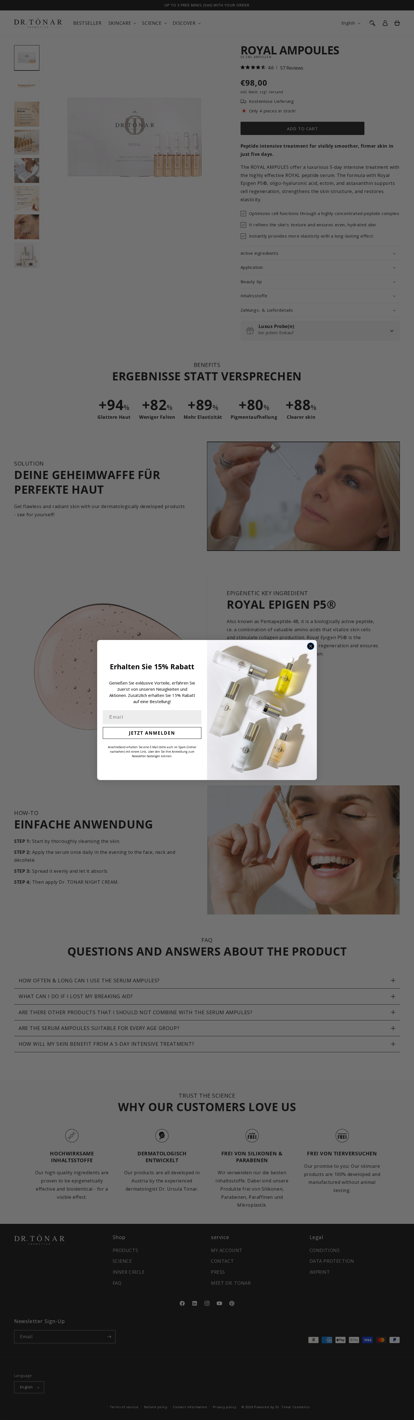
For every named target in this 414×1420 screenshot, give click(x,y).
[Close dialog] (310, 646)
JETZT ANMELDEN (152, 733)
